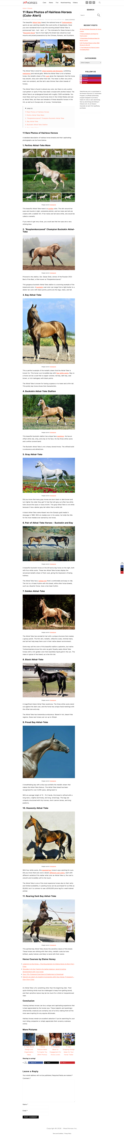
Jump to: (30, 108)
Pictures (30, 8)
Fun (57, 2)
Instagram (53, 204)
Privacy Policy (67, 1133)
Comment (27, 1078)
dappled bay (46, 870)
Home (24, 8)
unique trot (43, 581)
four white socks (62, 373)
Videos (75, 2)
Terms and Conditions (58, 1133)
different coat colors (57, 873)
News (51, 2)
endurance (27, 73)
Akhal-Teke (37, 22)
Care (44, 2)
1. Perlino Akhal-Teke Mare (34, 115)
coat (47, 76)
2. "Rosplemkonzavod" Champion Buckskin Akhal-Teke (44, 118)
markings (60, 436)
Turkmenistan (67, 22)
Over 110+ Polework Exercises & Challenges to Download (43, 974)
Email (25, 1111)
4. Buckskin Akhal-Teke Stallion (36, 124)
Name (25, 1104)
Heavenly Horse (29, 33)
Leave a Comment (70, 19)
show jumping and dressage (52, 71)
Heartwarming (66, 2)
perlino (50, 208)
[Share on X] (122, 569)
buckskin (39, 287)
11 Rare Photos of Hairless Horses (37, 112)
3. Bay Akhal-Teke (31, 121)
